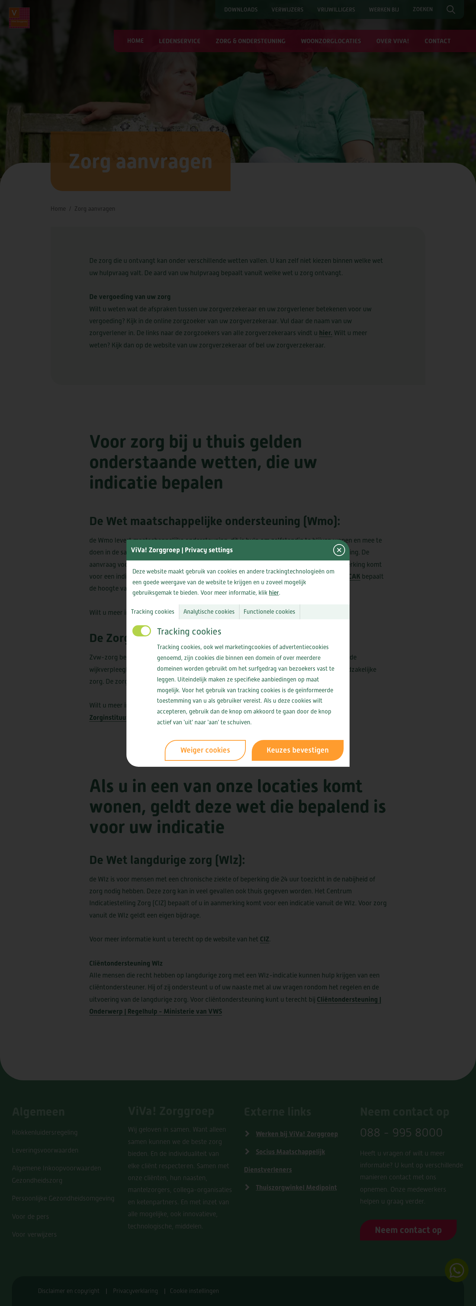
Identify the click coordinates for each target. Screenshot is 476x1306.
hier (274, 592)
